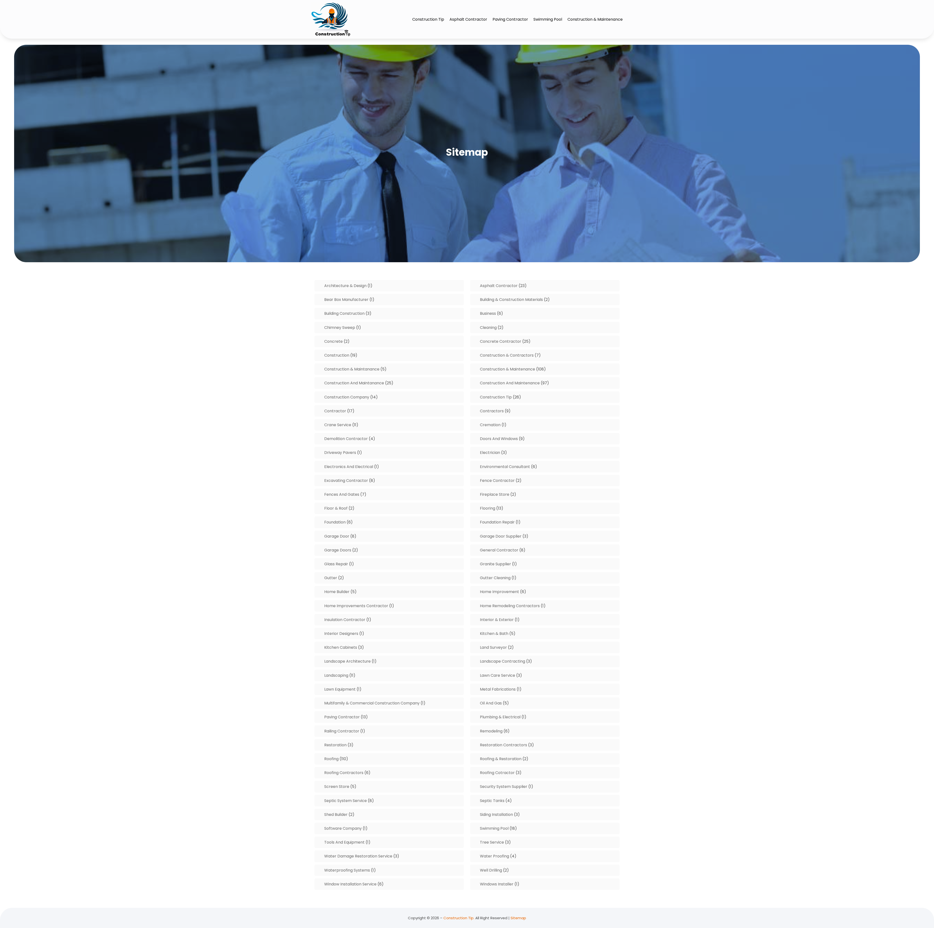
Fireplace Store (494, 494)
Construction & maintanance (351, 369)
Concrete (333, 341)
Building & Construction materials (511, 299)
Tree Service (492, 842)
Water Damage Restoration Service (358, 856)
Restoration (335, 745)
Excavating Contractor (346, 480)
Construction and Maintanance (354, 383)
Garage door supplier (500, 536)
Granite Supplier (495, 564)
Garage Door (336, 536)
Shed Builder (336, 814)
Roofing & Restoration (500, 759)
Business (488, 313)
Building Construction (344, 313)
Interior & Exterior (497, 619)
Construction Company (346, 397)
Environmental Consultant (505, 466)
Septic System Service (345, 800)
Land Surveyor (493, 647)
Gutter (330, 578)
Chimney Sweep (339, 327)
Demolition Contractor (346, 438)
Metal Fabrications (498, 689)
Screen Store (336, 786)
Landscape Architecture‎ (347, 661)
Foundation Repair (497, 522)
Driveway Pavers (340, 452)
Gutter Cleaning (495, 578)
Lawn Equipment (340, 689)
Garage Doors (337, 550)
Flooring (487, 508)
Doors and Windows (499, 438)
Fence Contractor (497, 480)
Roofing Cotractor (497, 772)
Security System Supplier (503, 786)
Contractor (335, 411)
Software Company (343, 828)
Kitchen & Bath (494, 633)
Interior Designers (341, 633)
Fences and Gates (341, 494)
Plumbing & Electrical (500, 717)
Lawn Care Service (497, 675)
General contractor (499, 550)
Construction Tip (428, 19)
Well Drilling (491, 870)
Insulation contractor (344, 619)
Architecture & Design (345, 285)
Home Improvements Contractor (356, 606)
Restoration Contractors (503, 745)
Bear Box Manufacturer (346, 299)
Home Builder (337, 592)
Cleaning (488, 327)
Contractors (492, 411)
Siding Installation (496, 814)
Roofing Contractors (343, 772)
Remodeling (491, 731)
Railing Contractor (341, 731)
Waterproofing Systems (347, 870)
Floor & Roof (336, 508)
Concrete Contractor (500, 341)
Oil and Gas (491, 703)
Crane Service (337, 425)
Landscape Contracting (502, 661)
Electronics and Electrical (348, 466)
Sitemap (518, 917)
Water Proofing (494, 856)
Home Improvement (499, 592)
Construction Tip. (458, 917)
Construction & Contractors (507, 355)
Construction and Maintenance (510, 383)
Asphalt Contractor (468, 19)
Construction (336, 355)
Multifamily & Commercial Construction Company (372, 703)
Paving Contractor (510, 19)
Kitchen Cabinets (340, 647)
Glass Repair (336, 564)
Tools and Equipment (344, 842)
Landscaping (336, 675)
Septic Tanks (492, 800)
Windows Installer (496, 884)
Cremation (490, 425)
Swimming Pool (547, 19)
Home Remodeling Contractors (510, 606)
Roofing (331, 759)
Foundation (335, 522)
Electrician (490, 452)
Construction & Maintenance (595, 19)
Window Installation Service (350, 884)
